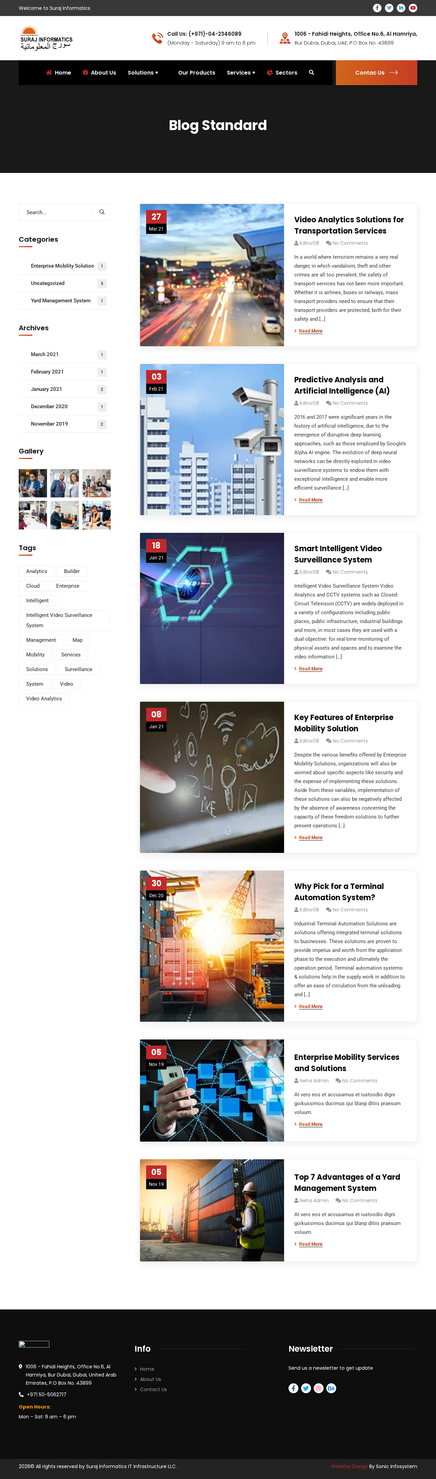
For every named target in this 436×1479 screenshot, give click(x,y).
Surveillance (78, 669)
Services (239, 73)
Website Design (350, 1466)
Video (66, 684)
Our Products (196, 73)
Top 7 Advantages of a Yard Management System (347, 1183)
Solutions (37, 669)
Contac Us (370, 73)
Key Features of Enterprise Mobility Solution (343, 723)
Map (77, 640)
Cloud (33, 586)
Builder (72, 571)
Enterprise (67, 586)
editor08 (309, 243)
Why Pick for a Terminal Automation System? (339, 892)
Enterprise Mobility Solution (67, 266)
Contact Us (153, 1389)
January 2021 (67, 389)
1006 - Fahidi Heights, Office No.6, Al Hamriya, (356, 34)
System (34, 684)
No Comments (350, 243)
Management (41, 640)
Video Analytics (44, 699)
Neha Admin (314, 1080)
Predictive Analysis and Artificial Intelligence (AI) (342, 385)
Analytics (36, 571)
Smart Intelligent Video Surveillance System (338, 554)
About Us (150, 1379)
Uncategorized (67, 283)
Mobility (35, 655)
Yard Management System (67, 301)
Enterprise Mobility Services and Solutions (347, 1063)
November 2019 (67, 424)
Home (147, 1369)
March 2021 (67, 354)
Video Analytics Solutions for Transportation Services (349, 225)
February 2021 (67, 372)
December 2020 (67, 406)
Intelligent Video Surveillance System (59, 620)
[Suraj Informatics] (46, 37)
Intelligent (37, 601)
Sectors (286, 73)
